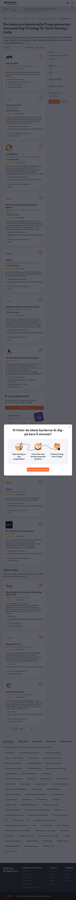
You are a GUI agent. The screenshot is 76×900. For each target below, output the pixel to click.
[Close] (69, 426)
